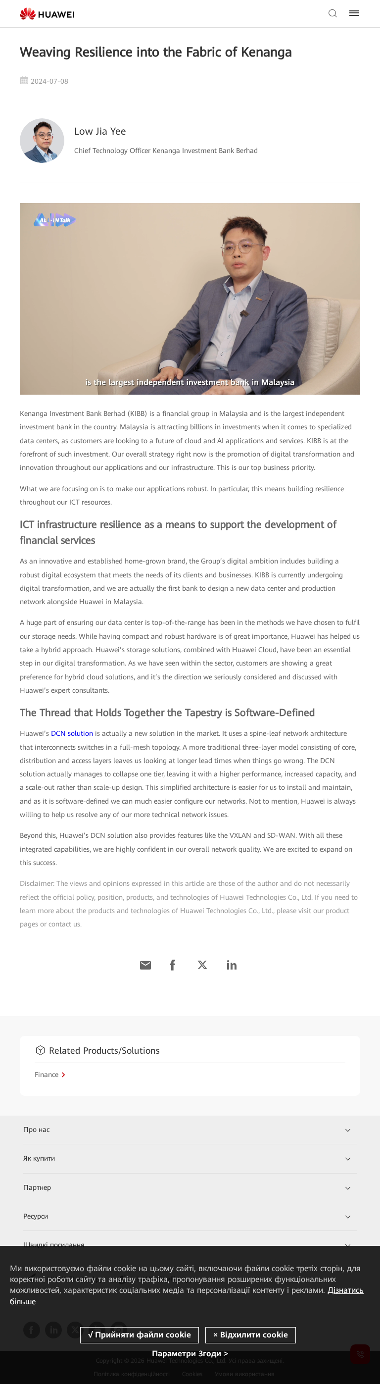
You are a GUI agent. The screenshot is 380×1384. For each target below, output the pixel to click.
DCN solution (72, 733)
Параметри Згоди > (190, 1353)
